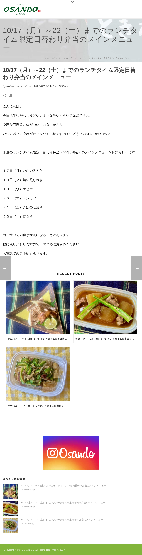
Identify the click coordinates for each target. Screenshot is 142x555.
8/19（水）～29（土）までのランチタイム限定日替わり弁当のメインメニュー (106, 338)
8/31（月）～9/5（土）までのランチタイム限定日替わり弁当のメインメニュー (39, 338)
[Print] (12, 95)
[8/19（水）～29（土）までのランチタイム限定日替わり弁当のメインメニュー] (105, 308)
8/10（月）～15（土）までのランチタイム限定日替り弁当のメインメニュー (39, 405)
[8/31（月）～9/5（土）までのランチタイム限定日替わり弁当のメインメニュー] (38, 308)
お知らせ (56, 58)
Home (47, 58)
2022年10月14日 (44, 86)
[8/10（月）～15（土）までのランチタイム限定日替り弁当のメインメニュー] (38, 374)
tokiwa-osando (14, 86)
